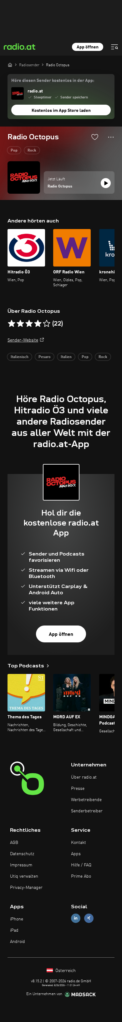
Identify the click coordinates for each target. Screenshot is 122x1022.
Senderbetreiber (87, 811)
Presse (77, 788)
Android (17, 942)
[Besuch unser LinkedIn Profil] (75, 918)
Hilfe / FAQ (81, 865)
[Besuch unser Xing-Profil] (88, 918)
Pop (14, 150)
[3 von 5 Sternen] (29, 323)
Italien (66, 357)
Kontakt (78, 842)
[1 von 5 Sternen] (11, 323)
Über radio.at (84, 777)
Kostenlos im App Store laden (61, 110)
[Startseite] (10, 64)
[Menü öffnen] (114, 47)
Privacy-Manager (26, 887)
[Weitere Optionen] (110, 137)
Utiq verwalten (24, 876)
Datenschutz (22, 854)
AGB (14, 842)
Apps (76, 854)
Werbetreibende (86, 800)
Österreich (65, 971)
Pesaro (44, 357)
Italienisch (19, 357)
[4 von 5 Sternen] (37, 323)
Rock (32, 150)
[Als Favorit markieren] (95, 137)
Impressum (21, 865)
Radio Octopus (60, 186)
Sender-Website (23, 340)
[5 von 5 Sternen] (46, 323)
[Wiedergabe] (106, 183)
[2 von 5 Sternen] (20, 323)
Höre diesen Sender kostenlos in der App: (52, 80)
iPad (14, 930)
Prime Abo (81, 876)
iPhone (16, 919)
